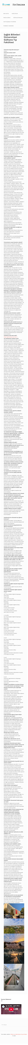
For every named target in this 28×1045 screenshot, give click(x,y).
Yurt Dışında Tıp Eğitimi (9, 21)
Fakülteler (15, 13)
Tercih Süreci (6, 17)
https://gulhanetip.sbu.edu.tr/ (10, 337)
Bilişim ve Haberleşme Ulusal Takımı (19, 1034)
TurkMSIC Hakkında (8, 25)
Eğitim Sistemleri (17, 17)
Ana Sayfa (6, 13)
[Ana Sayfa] (14, 5)
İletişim (5, 1024)
